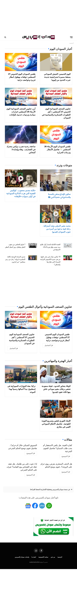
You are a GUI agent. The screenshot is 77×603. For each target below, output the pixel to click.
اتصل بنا (34, 557)
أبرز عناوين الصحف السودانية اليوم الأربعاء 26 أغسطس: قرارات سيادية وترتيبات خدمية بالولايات (21, 111)
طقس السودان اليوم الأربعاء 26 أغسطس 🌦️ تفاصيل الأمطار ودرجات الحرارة (57, 149)
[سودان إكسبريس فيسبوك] (35, 506)
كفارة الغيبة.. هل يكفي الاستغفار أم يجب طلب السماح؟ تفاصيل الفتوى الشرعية (57, 448)
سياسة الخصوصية (43, 557)
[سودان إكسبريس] (38, 37)
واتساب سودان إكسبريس (22, 557)
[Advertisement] (38, 17)
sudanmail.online (34, 562)
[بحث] (5, 37)
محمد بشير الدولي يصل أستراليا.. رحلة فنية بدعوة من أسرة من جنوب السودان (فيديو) (57, 228)
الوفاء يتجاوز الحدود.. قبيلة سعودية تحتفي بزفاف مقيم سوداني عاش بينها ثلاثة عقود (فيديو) (56, 389)
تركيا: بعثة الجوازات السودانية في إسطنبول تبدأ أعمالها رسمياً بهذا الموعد (21, 389)
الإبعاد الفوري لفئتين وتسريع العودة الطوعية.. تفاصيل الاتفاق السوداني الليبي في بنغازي (56, 423)
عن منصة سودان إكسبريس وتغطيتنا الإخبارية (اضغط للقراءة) (50, 489)
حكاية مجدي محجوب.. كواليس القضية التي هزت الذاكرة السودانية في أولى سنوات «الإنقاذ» (20, 193)
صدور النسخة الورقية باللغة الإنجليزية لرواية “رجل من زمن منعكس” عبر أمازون (15, 259)
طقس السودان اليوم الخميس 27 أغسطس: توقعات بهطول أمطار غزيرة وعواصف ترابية (21, 77)
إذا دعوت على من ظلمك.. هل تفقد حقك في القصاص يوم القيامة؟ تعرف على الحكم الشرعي (22, 466)
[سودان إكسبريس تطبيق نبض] (42, 506)
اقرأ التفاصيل (49, 345)
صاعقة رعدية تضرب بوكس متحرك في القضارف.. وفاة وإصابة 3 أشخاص (21, 149)
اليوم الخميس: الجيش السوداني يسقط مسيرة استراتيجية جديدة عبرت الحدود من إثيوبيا (57, 77)
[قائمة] (71, 37)
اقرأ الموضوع (66, 456)
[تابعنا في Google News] (28, 506)
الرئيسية (60, 557)
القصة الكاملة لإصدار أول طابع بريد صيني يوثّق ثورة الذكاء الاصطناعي (50, 247)
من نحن (53, 557)
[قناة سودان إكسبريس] (49, 506)
